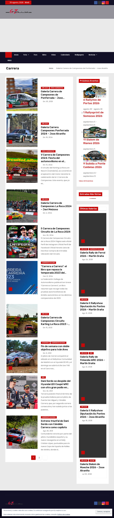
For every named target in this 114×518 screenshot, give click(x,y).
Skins (44, 55)
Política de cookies (63, 514)
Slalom (92, 460)
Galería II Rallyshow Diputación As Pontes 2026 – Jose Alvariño (92, 414)
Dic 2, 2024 (47, 213)
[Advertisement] (57, 35)
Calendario (65, 55)
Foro (35, 55)
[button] (108, 57)
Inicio (16, 55)
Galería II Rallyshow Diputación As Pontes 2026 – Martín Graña (92, 306)
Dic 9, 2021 (47, 353)
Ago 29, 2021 (48, 431)
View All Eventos (86, 181)
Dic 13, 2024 (48, 165)
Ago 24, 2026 (87, 259)
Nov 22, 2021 (48, 391)
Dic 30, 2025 (48, 101)
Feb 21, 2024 (48, 276)
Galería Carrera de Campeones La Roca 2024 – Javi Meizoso (56, 206)
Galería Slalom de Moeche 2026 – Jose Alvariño (92, 467)
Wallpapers (79, 55)
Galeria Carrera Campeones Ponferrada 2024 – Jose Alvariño (55, 130)
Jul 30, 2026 (87, 474)
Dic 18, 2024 (48, 137)
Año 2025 (45, 88)
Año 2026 (84, 249)
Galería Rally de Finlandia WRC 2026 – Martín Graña (92, 360)
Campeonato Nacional (58, 343)
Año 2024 (45, 123)
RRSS (9, 60)
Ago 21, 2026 (87, 313)
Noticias (92, 55)
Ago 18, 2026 (87, 420)
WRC (43, 377)
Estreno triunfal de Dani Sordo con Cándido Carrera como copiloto (55, 424)
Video (53, 55)
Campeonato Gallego (48, 262)
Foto (25, 55)
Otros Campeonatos (57, 88)
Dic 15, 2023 (47, 327)
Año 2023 (45, 314)
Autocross (45, 343)
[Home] (8, 55)
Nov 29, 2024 (48, 235)
